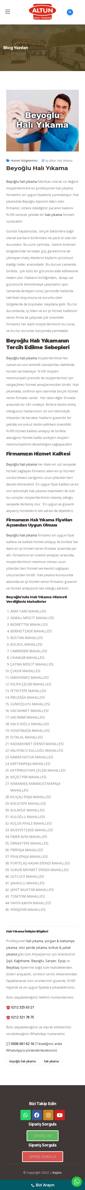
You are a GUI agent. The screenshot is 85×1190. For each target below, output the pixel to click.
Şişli (9, 961)
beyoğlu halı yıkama (22, 1061)
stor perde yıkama (33, 947)
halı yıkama (53, 214)
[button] (43, 1135)
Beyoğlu (37, 961)
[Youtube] (59, 1115)
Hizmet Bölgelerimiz (24, 160)
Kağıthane (22, 961)
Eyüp (62, 961)
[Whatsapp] (25, 1115)
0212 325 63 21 (20, 1007)
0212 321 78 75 (20, 1017)
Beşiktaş (12, 967)
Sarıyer (50, 961)
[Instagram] (48, 1115)
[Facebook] (37, 1115)
